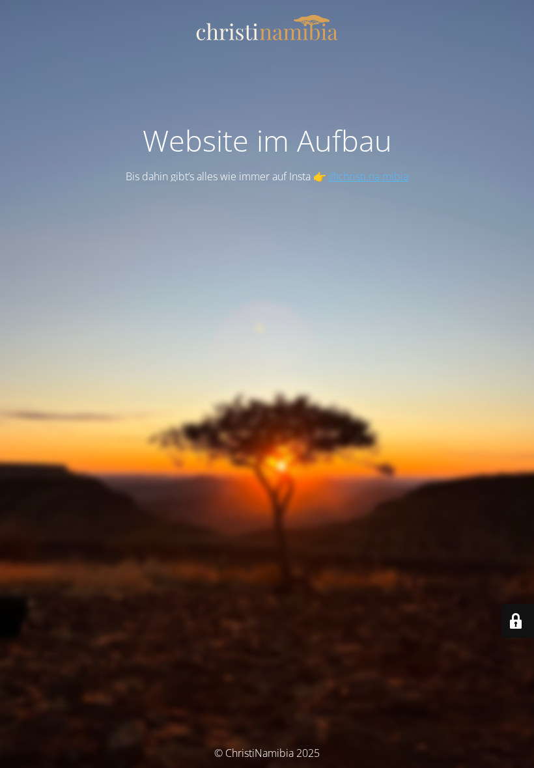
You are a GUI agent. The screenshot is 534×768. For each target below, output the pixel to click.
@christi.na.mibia (368, 176)
